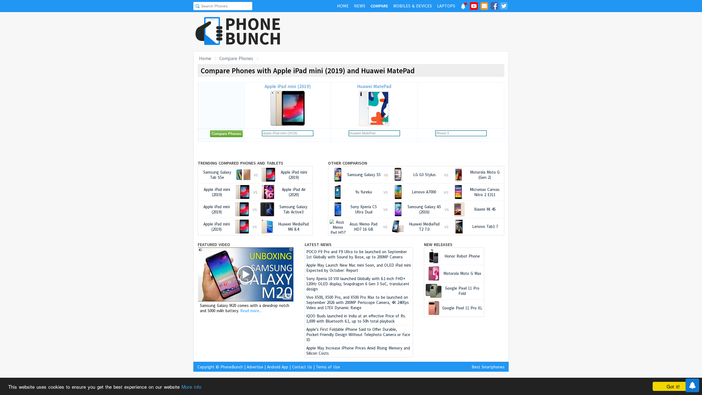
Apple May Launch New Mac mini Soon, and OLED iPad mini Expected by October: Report (358, 268)
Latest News (318, 244)
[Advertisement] (409, 31)
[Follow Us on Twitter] (503, 6)
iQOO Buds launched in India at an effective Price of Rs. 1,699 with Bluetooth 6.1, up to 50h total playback (356, 318)
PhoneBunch (231, 366)
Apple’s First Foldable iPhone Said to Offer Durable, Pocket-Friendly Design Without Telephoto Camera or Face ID (358, 334)
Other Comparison (347, 163)
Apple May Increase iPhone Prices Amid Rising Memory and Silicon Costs (358, 350)
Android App (277, 366)
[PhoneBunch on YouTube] (474, 7)
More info (191, 386)
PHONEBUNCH (253, 31)
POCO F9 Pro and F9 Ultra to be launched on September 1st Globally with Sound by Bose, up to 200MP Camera (356, 254)
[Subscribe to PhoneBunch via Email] (484, 6)
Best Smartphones (488, 366)
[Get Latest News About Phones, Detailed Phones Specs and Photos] (209, 31)
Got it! (673, 386)
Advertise (255, 366)
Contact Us (302, 366)
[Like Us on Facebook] (494, 6)
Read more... (251, 310)
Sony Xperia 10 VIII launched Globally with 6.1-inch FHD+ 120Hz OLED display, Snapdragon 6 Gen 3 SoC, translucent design (357, 284)
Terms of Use (328, 366)
